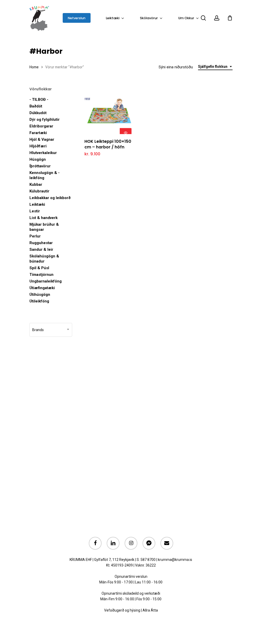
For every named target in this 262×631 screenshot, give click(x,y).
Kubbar (35, 184)
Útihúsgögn (39, 294)
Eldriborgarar (41, 126)
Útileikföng (39, 301)
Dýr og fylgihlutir (44, 119)
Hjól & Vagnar (41, 139)
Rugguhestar (41, 243)
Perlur (35, 236)
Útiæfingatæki (42, 288)
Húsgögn (37, 159)
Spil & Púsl (39, 268)
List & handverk (43, 217)
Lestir (34, 211)
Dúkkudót (38, 113)
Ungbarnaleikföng (45, 281)
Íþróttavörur (40, 166)
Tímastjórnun (41, 274)
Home (34, 67)
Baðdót (35, 106)
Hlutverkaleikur (43, 152)
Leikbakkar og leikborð (50, 197)
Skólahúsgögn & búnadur (44, 259)
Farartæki (38, 132)
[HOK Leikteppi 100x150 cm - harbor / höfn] (108, 110)
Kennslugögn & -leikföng (44, 175)
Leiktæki (37, 204)
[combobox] (215, 66)
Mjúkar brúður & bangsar (44, 227)
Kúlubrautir (39, 191)
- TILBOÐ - (38, 99)
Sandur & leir (41, 249)
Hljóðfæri (38, 146)
